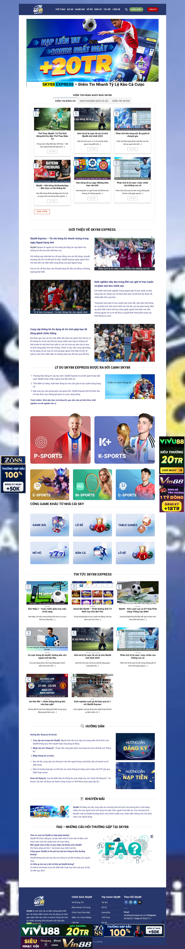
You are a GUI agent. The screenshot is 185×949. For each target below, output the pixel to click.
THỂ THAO (60, 9)
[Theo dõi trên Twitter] (135, 902)
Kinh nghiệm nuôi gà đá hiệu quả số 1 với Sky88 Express (92, 703)
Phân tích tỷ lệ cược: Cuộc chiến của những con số (132, 184)
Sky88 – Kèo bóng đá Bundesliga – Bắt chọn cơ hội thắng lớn (52, 187)
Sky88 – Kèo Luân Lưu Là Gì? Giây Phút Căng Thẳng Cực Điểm (138, 610)
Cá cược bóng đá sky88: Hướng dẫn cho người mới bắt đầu (47, 656)
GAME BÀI (80, 9)
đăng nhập (83, 781)
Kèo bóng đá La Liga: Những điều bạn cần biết (92, 184)
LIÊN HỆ (116, 9)
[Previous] (32, 50)
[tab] (65, 101)
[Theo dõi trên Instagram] (131, 902)
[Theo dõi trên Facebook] (126, 902)
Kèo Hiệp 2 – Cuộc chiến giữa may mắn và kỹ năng (47, 610)
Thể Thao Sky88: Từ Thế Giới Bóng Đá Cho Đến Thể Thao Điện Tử (52, 136)
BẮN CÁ (98, 9)
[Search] (126, 9)
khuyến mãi (124, 807)
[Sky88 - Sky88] (39, 9)
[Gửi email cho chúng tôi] (140, 902)
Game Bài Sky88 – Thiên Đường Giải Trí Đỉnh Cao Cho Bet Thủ (92, 610)
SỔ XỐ (90, 9)
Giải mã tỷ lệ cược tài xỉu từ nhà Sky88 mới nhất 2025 (92, 134)
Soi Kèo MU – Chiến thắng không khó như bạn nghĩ (47, 703)
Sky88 (29, 911)
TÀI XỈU (107, 9)
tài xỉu (93, 141)
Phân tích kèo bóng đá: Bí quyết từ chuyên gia (132, 134)
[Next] (153, 50)
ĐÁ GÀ (70, 9)
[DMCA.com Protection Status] (34, 924)
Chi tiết (52, 152)
